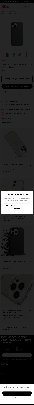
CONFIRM (17, 209)
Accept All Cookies (17, 393)
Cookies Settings (17, 401)
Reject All (17, 397)
